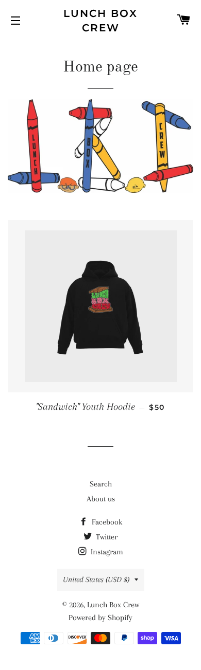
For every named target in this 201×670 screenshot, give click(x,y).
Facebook (106, 522)
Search (101, 483)
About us (101, 498)
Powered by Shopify (100, 617)
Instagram (106, 551)
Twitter (106, 536)
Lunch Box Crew (100, 20)
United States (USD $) (96, 579)
